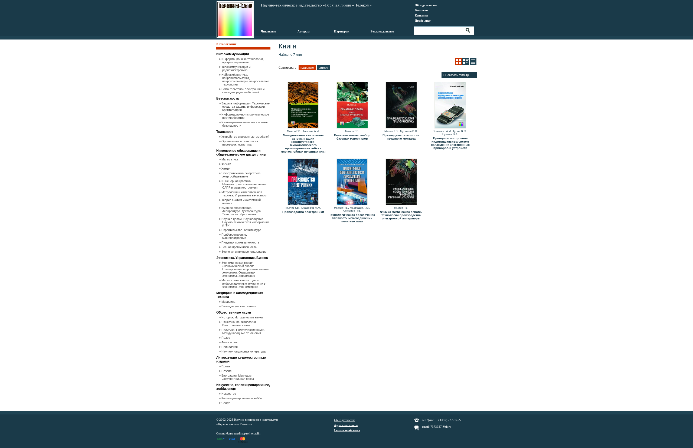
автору (323, 67)
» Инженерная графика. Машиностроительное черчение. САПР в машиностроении (244, 184)
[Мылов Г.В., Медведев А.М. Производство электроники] (303, 182)
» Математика (230, 159)
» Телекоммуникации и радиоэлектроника (236, 68)
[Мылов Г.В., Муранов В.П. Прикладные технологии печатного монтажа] (401, 105)
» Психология (230, 346)
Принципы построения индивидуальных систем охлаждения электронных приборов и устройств (450, 143)
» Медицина (228, 301)
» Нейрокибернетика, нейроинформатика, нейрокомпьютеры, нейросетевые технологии (245, 79)
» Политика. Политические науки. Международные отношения (243, 331)
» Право (226, 337)
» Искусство (229, 393)
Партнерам (341, 31)
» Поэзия (226, 371)
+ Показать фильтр (456, 75)
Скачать (347, 430)
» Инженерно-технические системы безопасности (245, 124)
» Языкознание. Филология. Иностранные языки (239, 323)
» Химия (226, 168)
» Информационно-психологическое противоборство (245, 116)
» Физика (226, 164)
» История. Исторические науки (242, 317)
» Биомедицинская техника (239, 306)
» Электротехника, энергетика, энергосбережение (241, 175)
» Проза (226, 366)
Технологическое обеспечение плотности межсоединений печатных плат (352, 218)
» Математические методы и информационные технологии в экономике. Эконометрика (244, 283)
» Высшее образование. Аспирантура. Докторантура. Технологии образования (241, 211)
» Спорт (226, 402)
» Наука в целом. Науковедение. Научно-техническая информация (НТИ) (245, 222)
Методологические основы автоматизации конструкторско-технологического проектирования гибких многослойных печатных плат (303, 143)
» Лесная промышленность (239, 247)
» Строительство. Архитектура (241, 230)
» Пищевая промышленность (240, 242)
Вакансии (421, 10)
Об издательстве (426, 5)
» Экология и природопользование (244, 251)
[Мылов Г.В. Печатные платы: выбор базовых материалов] (352, 105)
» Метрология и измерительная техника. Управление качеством (244, 193)
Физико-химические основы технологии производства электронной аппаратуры (401, 215)
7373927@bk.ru (440, 426)
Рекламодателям (382, 31)
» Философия (229, 342)
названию (307, 67)
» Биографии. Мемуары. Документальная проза (238, 377)
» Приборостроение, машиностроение (234, 236)
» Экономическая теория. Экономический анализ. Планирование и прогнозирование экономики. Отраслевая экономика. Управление (245, 269)
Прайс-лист (422, 20)
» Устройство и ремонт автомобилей (245, 136)
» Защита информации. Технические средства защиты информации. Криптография (246, 106)
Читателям (268, 31)
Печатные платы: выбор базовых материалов (352, 137)
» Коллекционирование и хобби (242, 398)
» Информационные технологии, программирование (243, 60)
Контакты (421, 15)
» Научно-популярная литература (244, 351)
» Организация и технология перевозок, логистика (240, 143)
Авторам (304, 31)
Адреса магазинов (346, 425)
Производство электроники (303, 211)
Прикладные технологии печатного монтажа (401, 137)
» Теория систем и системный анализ (241, 201)
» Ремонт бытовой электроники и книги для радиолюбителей (243, 90)
